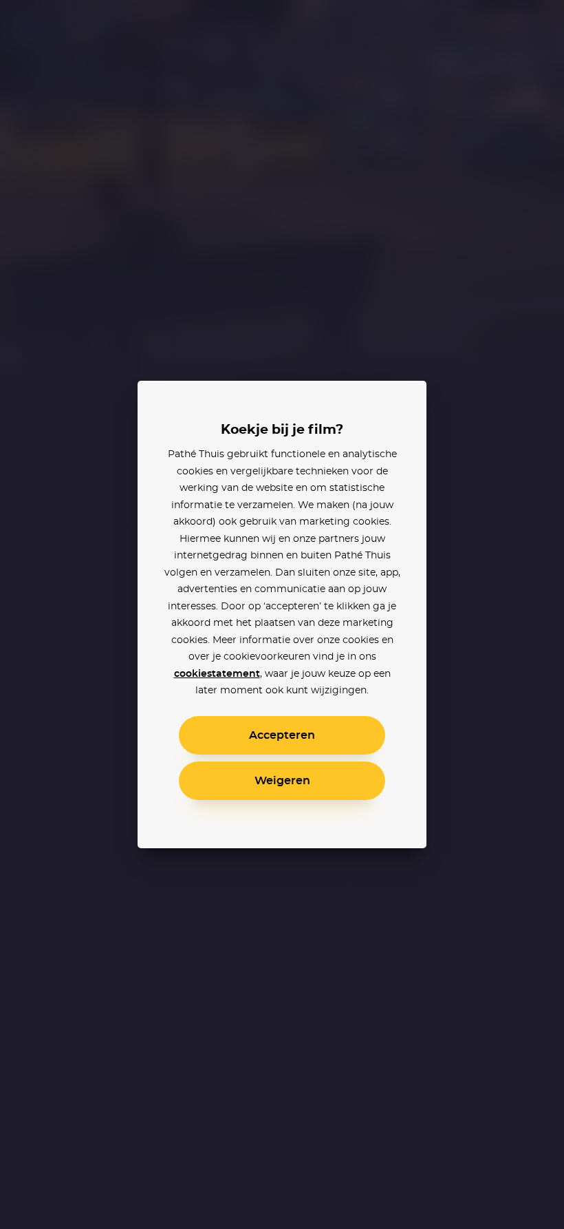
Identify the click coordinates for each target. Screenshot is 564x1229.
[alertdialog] (282, 614)
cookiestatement (217, 674)
